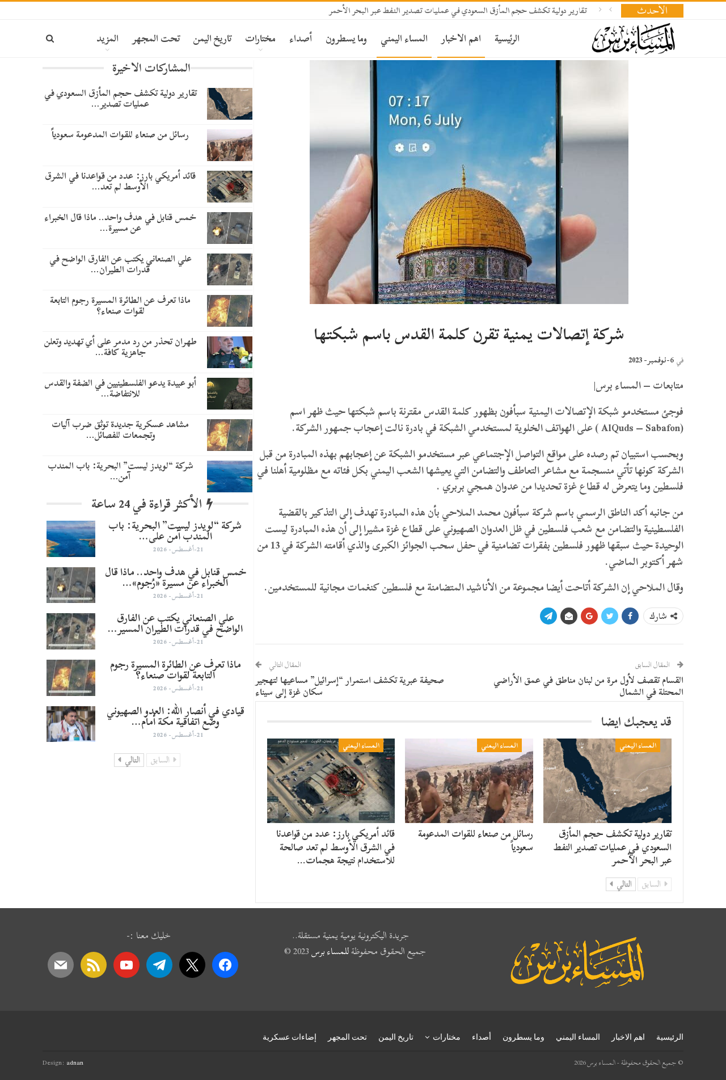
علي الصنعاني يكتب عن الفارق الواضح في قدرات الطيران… (120, 264)
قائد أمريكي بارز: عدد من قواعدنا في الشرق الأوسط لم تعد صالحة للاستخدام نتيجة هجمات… (335, 847)
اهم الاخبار (461, 38)
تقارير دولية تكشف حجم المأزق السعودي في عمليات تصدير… (120, 98)
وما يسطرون (346, 38)
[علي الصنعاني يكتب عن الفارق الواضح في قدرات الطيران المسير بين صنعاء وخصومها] (229, 269)
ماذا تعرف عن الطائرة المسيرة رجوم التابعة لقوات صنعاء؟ (120, 305)
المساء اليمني (404, 38)
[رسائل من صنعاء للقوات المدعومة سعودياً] (469, 781)
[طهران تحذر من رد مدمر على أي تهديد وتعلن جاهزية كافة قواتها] (229, 352)
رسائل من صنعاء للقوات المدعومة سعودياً (475, 840)
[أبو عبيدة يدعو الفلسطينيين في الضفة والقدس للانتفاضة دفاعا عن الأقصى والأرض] (229, 394)
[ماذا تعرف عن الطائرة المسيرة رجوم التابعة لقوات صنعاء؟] (229, 311)
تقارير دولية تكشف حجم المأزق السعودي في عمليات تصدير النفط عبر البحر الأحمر (458, 10)
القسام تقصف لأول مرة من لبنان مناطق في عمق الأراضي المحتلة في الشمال (588, 686)
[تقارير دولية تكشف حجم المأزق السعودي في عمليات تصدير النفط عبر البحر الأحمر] (607, 781)
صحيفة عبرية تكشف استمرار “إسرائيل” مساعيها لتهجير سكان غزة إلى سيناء (349, 686)
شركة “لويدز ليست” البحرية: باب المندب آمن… (120, 471)
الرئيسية (507, 38)
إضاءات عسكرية (289, 1036)
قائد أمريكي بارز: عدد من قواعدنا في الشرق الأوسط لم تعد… (120, 181)
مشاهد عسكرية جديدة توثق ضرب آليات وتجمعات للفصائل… (120, 429)
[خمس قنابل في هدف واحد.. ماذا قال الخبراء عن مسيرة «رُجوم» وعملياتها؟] (229, 228)
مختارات (260, 38)
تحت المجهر (156, 38)
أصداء (300, 38)
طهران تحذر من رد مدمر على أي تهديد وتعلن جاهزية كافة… (120, 346)
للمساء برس (330, 951)
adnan (74, 1062)
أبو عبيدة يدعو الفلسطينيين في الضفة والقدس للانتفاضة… (120, 388)
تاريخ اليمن (212, 38)
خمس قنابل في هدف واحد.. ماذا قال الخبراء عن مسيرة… (120, 222)
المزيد (107, 38)
